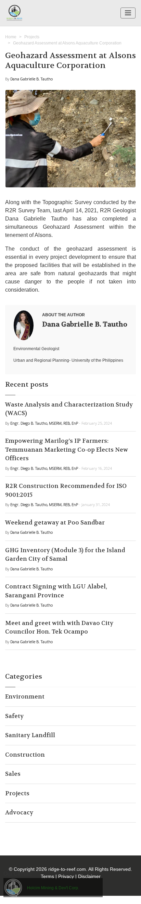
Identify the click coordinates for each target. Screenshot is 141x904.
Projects (31, 37)
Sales (13, 773)
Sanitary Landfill (30, 735)
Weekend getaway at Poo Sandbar (55, 522)
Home (10, 37)
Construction (25, 754)
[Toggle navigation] (128, 13)
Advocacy (19, 812)
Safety (14, 716)
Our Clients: (17, 874)
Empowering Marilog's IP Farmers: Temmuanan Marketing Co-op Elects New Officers (66, 449)
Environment (24, 696)
